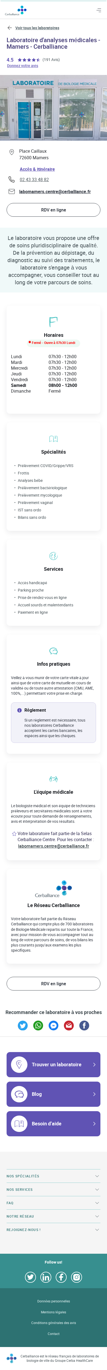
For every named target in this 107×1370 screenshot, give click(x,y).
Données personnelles (53, 1301)
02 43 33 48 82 (34, 179)
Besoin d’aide (46, 1123)
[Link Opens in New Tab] (22, 1025)
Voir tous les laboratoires (37, 27)
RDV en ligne (53, 210)
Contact (54, 1334)
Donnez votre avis (23, 65)
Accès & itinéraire (37, 169)
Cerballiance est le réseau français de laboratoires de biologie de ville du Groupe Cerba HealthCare (60, 1358)
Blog (37, 1094)
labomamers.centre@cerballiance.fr (55, 192)
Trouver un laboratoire (56, 1064)
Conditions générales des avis (53, 1323)
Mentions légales (53, 1312)
